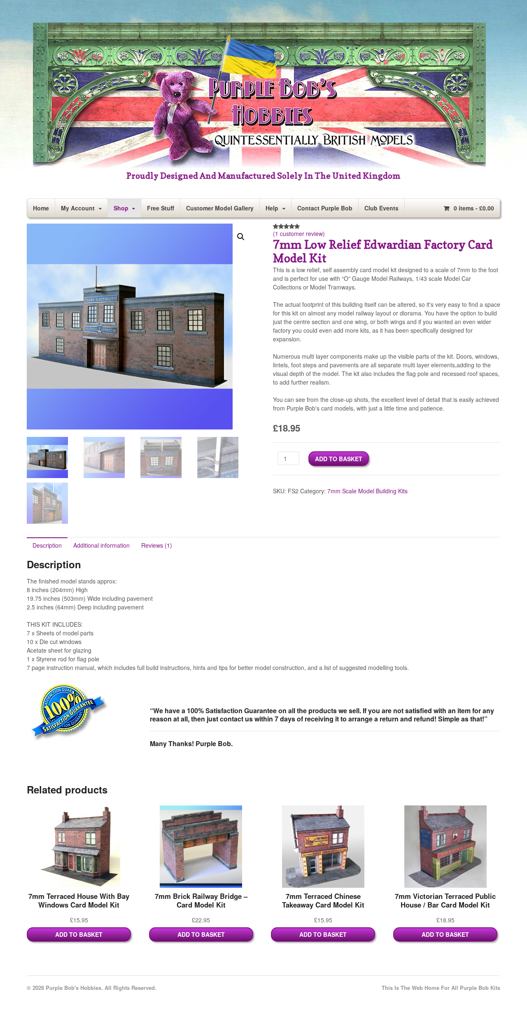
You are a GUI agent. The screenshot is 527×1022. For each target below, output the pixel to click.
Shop (121, 208)
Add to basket (338, 459)
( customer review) (299, 233)
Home (41, 208)
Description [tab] (47, 545)
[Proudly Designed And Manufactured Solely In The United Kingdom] (259, 167)
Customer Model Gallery (220, 208)
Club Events (381, 208)
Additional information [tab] (101, 545)
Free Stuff (160, 208)
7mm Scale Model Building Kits (367, 491)
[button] (240, 236)
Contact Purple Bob (324, 208)
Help (272, 208)
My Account (78, 208)
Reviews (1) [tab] (156, 545)
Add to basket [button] (79, 934)
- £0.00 (474, 208)
